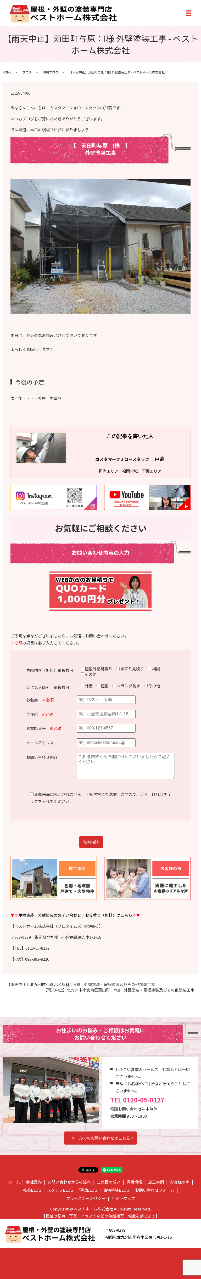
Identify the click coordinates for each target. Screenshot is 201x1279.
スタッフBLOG (60, 1190)
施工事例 (156, 1182)
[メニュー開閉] (188, 13)
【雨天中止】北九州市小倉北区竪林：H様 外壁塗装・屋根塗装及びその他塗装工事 (81, 984)
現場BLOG (88, 1190)
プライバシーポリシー (85, 1198)
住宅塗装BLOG (116, 1190)
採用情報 (134, 1182)
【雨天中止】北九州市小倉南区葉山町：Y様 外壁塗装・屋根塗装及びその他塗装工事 (118, 990)
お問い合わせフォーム (154, 1190)
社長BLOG (32, 1190)
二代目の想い (108, 1182)
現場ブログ (50, 72)
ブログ (27, 72)
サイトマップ (123, 1198)
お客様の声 (179, 1182)
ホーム (14, 1182)
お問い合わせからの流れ (69, 1182)
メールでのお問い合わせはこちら (100, 1138)
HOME (7, 72)
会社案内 (34, 1182)
